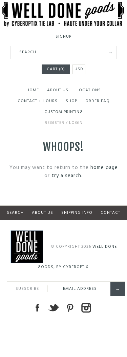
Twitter (53, 307)
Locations (89, 90)
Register (54, 122)
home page (104, 168)
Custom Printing (63, 112)
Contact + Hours (38, 101)
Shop (71, 101)
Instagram (86, 307)
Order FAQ (97, 101)
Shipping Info (76, 212)
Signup (63, 36)
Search (15, 212)
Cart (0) (56, 69)
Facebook (37, 307)
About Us (57, 90)
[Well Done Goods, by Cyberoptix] (63, 6)
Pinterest (69, 307)
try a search (66, 176)
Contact (110, 212)
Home (32, 90)
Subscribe (27, 288)
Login (76, 122)
